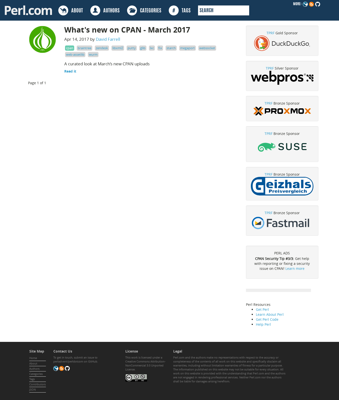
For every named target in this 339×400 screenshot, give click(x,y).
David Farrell (108, 39)
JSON (32, 389)
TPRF (270, 33)
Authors (34, 368)
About (33, 363)
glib (142, 48)
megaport (187, 48)
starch (171, 48)
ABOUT (75, 10)
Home (33, 358)
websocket (207, 48)
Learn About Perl (270, 314)
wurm (93, 54)
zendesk (102, 48)
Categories (36, 374)
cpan (69, 48)
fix (160, 48)
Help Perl (263, 324)
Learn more (295, 268)
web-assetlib (75, 54)
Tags (32, 379)
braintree (84, 48)
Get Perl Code (267, 319)
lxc (152, 48)
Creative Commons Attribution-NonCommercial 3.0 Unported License (145, 365)
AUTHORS (110, 10)
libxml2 (117, 48)
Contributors (37, 384)
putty (132, 48)
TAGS (181, 10)
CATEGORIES (149, 10)
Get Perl (262, 309)
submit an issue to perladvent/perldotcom (75, 359)
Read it (70, 71)
